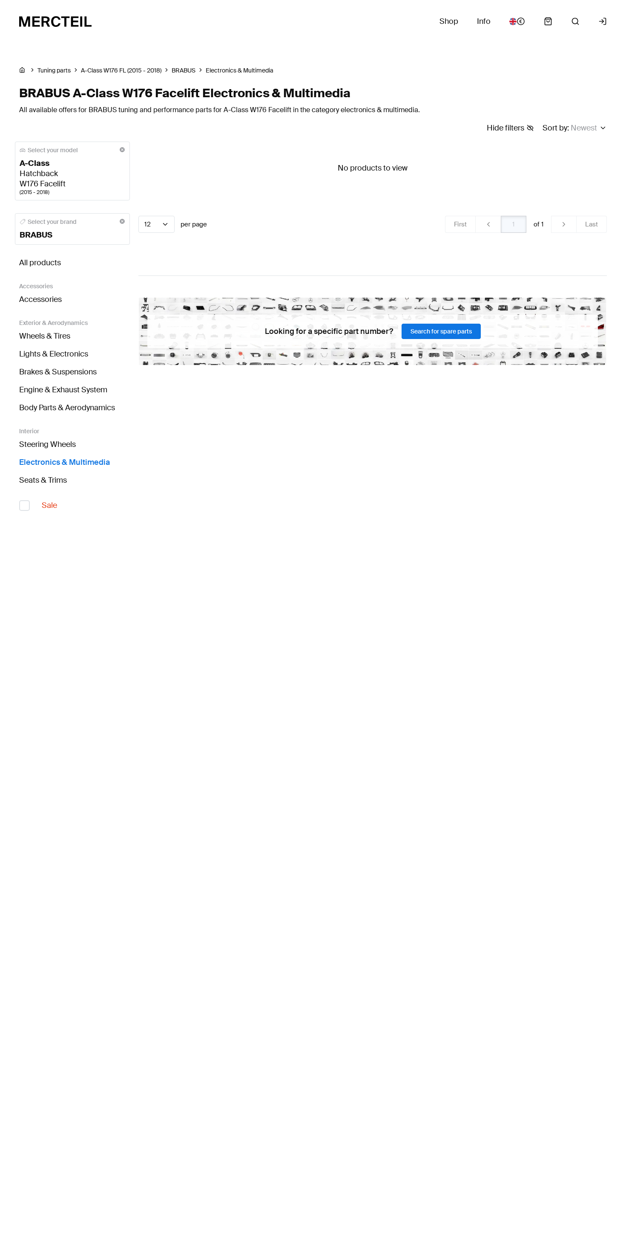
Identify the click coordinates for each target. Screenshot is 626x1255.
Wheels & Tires (44, 336)
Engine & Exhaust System (63, 390)
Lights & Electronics (53, 354)
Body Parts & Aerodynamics (67, 408)
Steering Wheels (47, 444)
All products (40, 263)
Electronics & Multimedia (64, 462)
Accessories (40, 299)
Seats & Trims (43, 480)
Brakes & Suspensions (58, 372)
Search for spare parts (441, 331)
